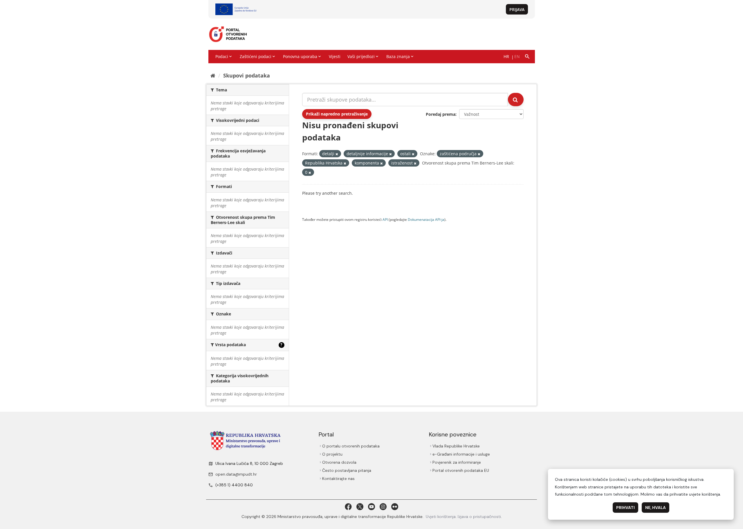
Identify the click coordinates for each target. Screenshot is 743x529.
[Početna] (212, 75)
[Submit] (516, 99)
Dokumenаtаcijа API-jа (426, 219)
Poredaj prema (440, 114)
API (385, 219)
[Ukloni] (337, 154)
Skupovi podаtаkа (246, 75)
